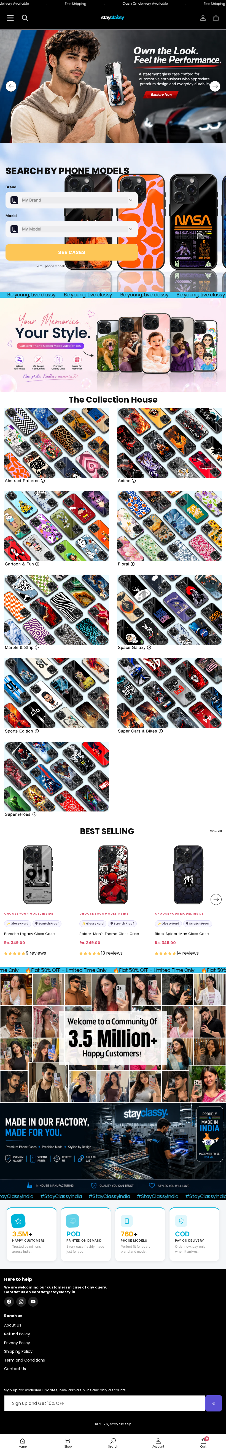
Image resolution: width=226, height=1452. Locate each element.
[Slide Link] (113, 86)
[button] (216, 18)
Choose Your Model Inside (28, 914)
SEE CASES (71, 252)
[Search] (25, 18)
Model (11, 215)
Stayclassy (120, 1424)
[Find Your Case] (10, 18)
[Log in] (203, 18)
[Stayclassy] (113, 18)
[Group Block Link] (56, 445)
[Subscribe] (213, 1403)
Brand (11, 187)
